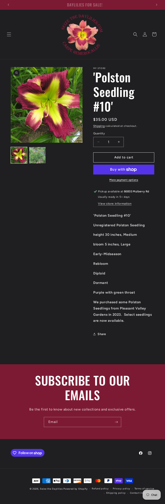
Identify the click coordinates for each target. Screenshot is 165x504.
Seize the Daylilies (51, 488)
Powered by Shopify (75, 488)
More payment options (123, 179)
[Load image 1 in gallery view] (19, 155)
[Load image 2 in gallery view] (37, 155)
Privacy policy (121, 488)
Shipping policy (116, 493)
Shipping (99, 125)
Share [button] (102, 334)
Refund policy (100, 488)
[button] (9, 34)
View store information (114, 203)
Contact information (142, 493)
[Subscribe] (116, 422)
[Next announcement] (156, 4)
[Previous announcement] (8, 4)
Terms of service (144, 488)
